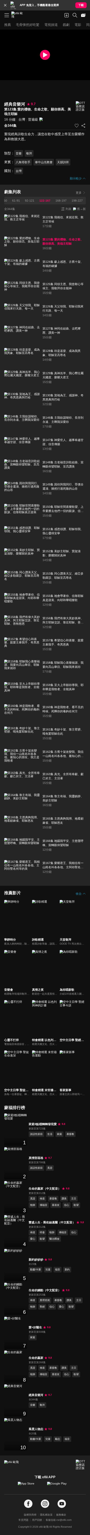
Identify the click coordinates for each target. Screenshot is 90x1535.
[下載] (66, 15)
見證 (49, 1167)
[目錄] (6, 15)
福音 (57, 1269)
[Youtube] (62, 1504)
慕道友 (55, 1205)
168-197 (61, 200)
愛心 (32, 1238)
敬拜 (29, 153)
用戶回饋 (37, 1520)
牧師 (32, 1205)
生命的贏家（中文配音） (45, 1188)
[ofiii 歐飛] (18, 15)
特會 (42, 1232)
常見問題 (23, 1520)
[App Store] (30, 1485)
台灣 (21, 119)
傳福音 (43, 1205)
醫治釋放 (54, 1238)
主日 (73, 1198)
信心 (66, 1205)
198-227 (77, 200)
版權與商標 (30, 1514)
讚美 (64, 1198)
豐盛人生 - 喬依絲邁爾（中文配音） (52, 1222)
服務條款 (61, 1514)
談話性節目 (36, 1134)
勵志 (57, 1439)
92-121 (29, 200)
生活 (49, 1134)
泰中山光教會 (44, 162)
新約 (67, 1269)
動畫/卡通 (35, 1269)
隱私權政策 (46, 1514)
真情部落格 (36, 1158)
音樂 (19, 153)
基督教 (70, 1134)
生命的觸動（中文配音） (45, 1290)
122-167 (44, 200)
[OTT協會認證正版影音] (81, 106)
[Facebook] (28, 1504)
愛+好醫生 (35, 1327)
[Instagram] (45, 1504)
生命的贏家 (36, 1357)
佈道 (42, 1198)
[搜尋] (74, 15)
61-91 (16, 200)
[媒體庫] (83, 15)
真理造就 (45, 1300)
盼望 (76, 1205)
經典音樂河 (36, 1395)
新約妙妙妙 (36, 1259)
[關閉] (5, 5)
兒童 (47, 1269)
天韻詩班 (63, 162)
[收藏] (76, 125)
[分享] (83, 125)
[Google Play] (59, 1485)
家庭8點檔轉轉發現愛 (43, 1124)
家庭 (59, 1134)
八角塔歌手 (23, 162)
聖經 (42, 1306)
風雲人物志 (36, 1429)
